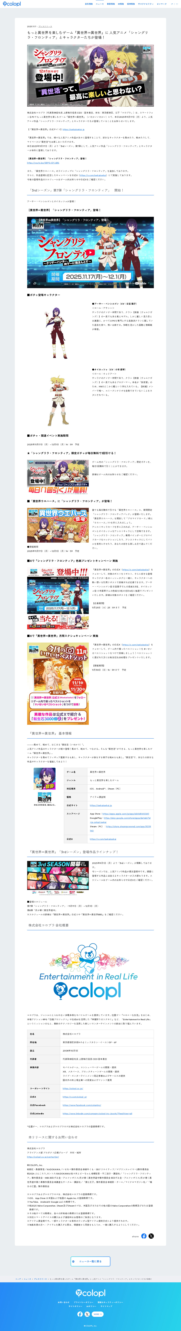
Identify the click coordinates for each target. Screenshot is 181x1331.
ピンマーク (162, 4)
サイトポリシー (75, 1306)
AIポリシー (91, 1306)
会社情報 (89, 4)
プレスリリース (45, 26)
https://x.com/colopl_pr (75, 1097)
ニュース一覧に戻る (90, 1261)
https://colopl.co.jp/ (73, 1088)
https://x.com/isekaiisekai (93, 175)
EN (177, 4)
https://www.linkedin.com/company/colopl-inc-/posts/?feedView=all (97, 1113)
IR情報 (121, 4)
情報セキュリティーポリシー (110, 1302)
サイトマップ (106, 1306)
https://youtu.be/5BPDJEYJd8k (43, 163)
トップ (18, 1279)
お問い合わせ (64, 1302)
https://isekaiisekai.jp (74, 129)
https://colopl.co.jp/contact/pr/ (43, 1157)
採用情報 (131, 4)
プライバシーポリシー (83, 1302)
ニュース (100, 4)
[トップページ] (12, 4)
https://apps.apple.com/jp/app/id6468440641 (126, 813)
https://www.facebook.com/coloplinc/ (82, 1105)
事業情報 (111, 4)
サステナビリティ (146, 4)
